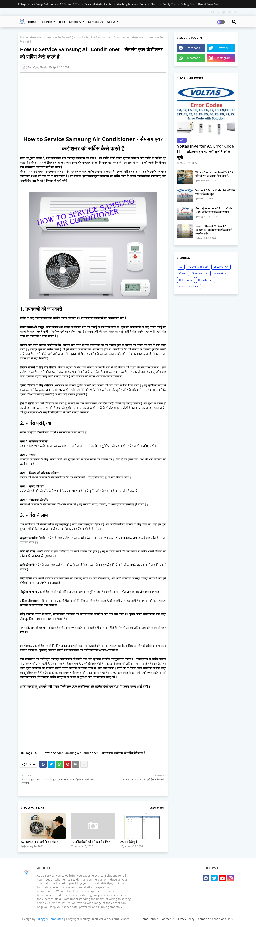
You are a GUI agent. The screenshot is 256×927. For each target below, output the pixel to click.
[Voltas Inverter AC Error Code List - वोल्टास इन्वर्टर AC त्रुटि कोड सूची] (206, 110)
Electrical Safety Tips (164, 4)
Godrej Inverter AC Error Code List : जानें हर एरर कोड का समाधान (213, 210)
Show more (157, 807)
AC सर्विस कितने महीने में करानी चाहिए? (90, 841)
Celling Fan (187, 4)
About (111, 22)
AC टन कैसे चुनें (128, 841)
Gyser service (199, 273)
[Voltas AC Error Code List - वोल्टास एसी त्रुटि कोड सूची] (185, 195)
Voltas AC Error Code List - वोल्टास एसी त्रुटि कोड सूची (215, 192)
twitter (223, 48)
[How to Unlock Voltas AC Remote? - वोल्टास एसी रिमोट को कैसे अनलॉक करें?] (185, 231)
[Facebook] (43, 764)
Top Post (46, 22)
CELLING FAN (221, 266)
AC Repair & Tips (70, 4)
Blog (62, 22)
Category (75, 22)
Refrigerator (186, 280)
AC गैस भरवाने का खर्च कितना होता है (39, 841)
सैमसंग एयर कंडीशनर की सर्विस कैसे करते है (51, 37)
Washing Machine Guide (132, 4)
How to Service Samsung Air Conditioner (70, 753)
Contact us (95, 22)
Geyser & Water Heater (98, 4)
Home (32, 22)
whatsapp (193, 58)
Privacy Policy (185, 919)
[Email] (75, 764)
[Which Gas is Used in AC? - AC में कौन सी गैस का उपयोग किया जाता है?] (185, 177)
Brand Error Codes (209, 4)
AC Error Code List (198, 266)
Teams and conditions (211, 919)
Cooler (183, 273)
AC (36, 753)
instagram (224, 58)
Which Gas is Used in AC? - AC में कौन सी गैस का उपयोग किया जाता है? (214, 174)
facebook (194, 48)
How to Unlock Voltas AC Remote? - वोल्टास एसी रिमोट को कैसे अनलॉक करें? (213, 229)
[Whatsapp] (59, 764)
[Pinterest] (67, 764)
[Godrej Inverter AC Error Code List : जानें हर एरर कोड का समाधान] (185, 213)
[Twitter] (51, 764)
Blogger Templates (50, 919)
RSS (230, 919)
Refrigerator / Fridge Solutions (37, 4)
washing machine (189, 286)
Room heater (205, 280)
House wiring (220, 273)
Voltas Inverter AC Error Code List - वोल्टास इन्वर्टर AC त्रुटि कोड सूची (205, 151)
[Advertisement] (95, 103)
